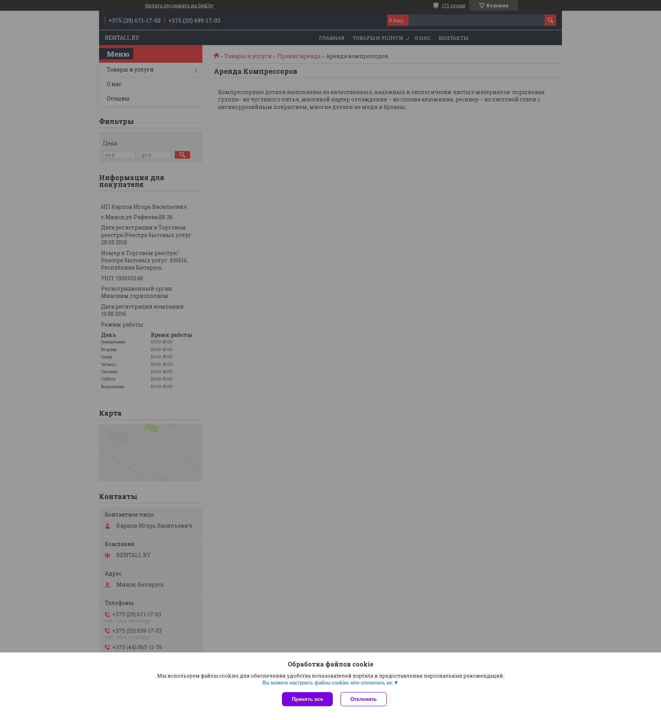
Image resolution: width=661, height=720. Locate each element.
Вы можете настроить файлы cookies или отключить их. (328, 683)
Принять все (307, 699)
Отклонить (363, 699)
